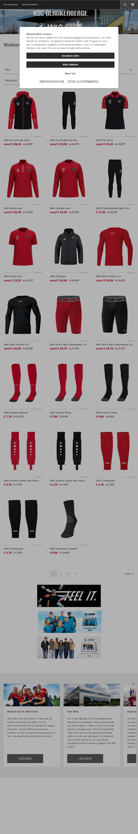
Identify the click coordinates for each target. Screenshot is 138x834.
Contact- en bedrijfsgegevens (82, 81)
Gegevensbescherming (52, 81)
